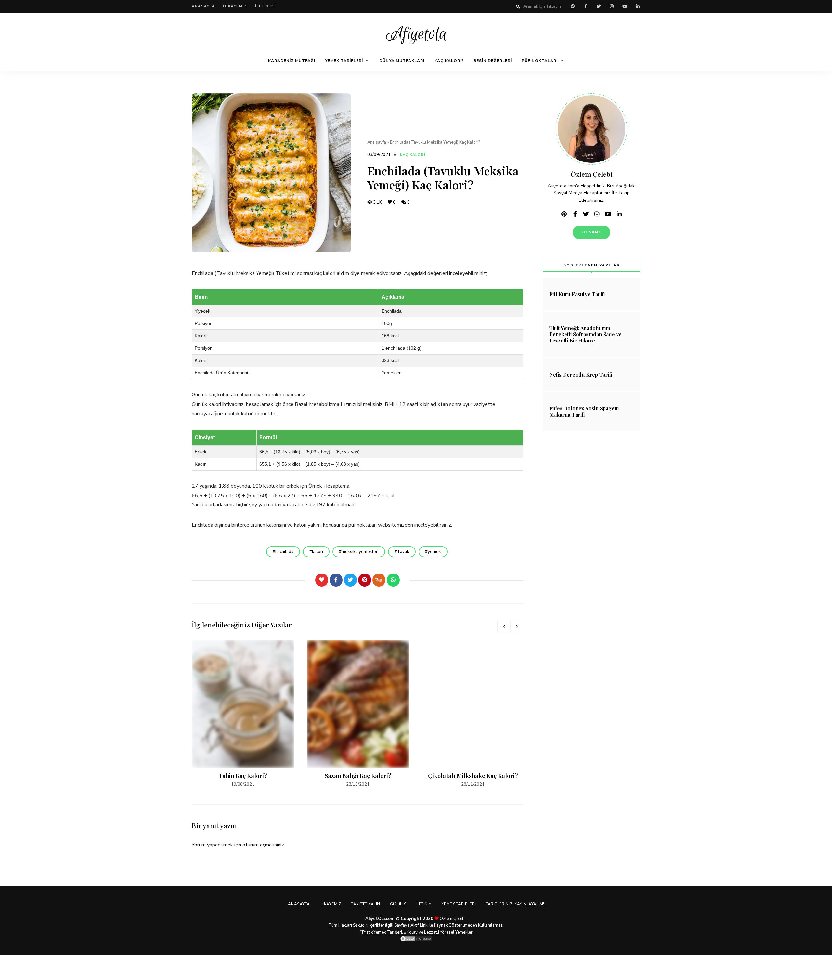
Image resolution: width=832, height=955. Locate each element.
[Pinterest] (364, 580)
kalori (317, 552)
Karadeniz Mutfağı (291, 60)
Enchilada (284, 552)
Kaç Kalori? (449, 60)
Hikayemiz (235, 6)
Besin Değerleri (493, 60)
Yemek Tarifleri (344, 60)
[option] (243, 714)
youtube (624, 6)
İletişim (264, 6)
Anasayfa (203, 6)
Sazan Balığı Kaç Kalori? (358, 776)
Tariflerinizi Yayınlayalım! (515, 904)
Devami (591, 232)
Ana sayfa (376, 142)
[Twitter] (350, 580)
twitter (598, 6)
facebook (585, 6)
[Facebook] (336, 580)
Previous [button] (503, 626)
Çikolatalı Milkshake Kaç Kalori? (473, 776)
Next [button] (516, 626)
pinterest (572, 6)
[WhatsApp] (393, 580)
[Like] (321, 580)
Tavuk (403, 552)
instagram (611, 6)
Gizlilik (398, 904)
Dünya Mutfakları (401, 60)
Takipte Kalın (365, 904)
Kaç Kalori (412, 154)
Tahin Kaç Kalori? (242, 776)
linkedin (637, 6)
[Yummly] (378, 580)
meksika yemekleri (360, 552)
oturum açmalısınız (263, 844)
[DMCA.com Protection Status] (416, 939)
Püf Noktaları (540, 60)
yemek (434, 552)
